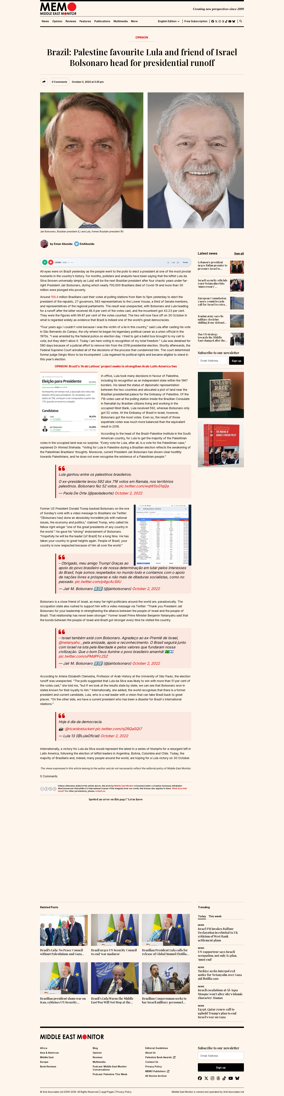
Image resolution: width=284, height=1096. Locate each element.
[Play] (44, 262)
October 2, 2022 (128, 493)
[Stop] (50, 262)
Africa (43, 1048)
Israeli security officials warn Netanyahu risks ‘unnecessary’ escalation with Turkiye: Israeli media (212, 283)
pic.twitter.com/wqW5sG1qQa (143, 486)
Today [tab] (202, 916)
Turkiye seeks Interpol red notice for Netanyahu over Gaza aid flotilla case (220, 975)
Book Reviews (48, 1066)
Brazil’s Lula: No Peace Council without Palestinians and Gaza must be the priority (61, 952)
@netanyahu (69, 642)
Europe (44, 1061)
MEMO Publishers (155, 1071)
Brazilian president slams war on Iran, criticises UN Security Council (63, 1001)
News (45, 21)
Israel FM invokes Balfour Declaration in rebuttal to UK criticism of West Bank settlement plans (218, 934)
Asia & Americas (49, 1052)
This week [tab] (215, 916)
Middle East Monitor (124, 786)
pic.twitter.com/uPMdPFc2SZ (83, 656)
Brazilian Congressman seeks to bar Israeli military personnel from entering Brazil (164, 1001)
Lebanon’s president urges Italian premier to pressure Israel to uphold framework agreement (212, 265)
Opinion (57, 21)
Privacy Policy (153, 1066)
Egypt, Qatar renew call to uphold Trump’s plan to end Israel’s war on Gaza (217, 1013)
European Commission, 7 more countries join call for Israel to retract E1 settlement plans (212, 301)
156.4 (54, 297)
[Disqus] (115, 847)
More (134, 21)
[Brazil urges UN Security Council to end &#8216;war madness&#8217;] (115, 930)
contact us (100, 791)
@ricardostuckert (79, 729)
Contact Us (151, 1061)
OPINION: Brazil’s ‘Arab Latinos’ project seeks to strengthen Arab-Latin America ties (116, 366)
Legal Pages (107, 1091)
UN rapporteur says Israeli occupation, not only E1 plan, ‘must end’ (217, 955)
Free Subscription (195, 21)
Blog (95, 1048)
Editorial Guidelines (156, 1048)
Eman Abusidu (63, 244)
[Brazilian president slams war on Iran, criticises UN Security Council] (64, 978)
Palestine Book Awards (158, 1057)
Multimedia (121, 21)
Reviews (71, 21)
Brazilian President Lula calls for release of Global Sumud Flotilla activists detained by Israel (165, 952)
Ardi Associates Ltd (233, 1091)
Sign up (236, 360)
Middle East (47, 1057)
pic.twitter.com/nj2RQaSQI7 (118, 729)
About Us (150, 1052)
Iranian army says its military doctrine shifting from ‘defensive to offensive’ (212, 319)
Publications (102, 21)
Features (85, 21)
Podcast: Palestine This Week (110, 1074)
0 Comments (59, 81)
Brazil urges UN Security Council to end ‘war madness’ (114, 952)
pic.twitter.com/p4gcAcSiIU (98, 581)
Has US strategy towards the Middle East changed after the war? (211, 337)
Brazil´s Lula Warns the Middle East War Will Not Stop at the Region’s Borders (112, 1001)
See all (239, 253)
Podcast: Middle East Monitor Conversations (110, 1068)
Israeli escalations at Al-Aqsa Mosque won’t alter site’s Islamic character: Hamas (220, 994)
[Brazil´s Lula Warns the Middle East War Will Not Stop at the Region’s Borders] (115, 978)
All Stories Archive (156, 1075)
